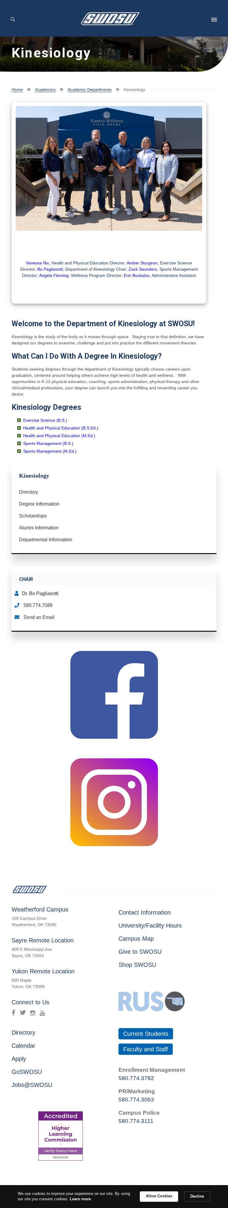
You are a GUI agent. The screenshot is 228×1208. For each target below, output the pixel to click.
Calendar (23, 1045)
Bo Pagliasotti (50, 269)
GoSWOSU (27, 1072)
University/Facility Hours (150, 925)
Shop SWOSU (137, 964)
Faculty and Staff (145, 1049)
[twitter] (23, 1012)
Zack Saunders (143, 269)
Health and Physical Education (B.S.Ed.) (60, 428)
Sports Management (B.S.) (48, 443)
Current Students (145, 1033)
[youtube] (42, 1012)
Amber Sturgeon (142, 263)
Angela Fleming (54, 275)
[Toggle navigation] (214, 19)
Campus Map (136, 938)
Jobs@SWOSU (32, 1085)
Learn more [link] (80, 1199)
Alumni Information (38, 527)
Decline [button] (197, 1196)
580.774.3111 (135, 1121)
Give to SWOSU (140, 951)
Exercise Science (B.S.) (45, 420)
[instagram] (32, 1012)
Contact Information (144, 912)
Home (17, 89)
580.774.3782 (136, 1078)
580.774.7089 (37, 605)
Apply (19, 1058)
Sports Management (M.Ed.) (50, 451)
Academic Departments (90, 89)
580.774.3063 (136, 1099)
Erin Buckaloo (137, 275)
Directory (28, 492)
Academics (45, 89)
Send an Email (38, 617)
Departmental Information (45, 539)
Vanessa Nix (37, 263)
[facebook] (13, 1012)
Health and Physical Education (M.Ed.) (59, 435)
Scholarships (33, 515)
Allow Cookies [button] (159, 1196)
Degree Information (39, 503)
